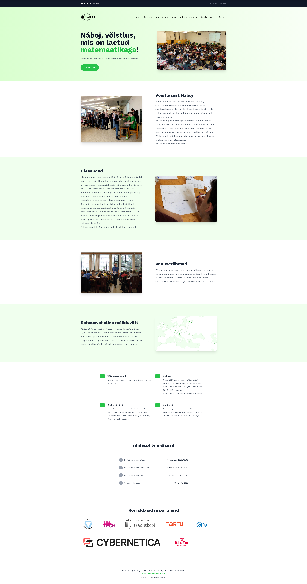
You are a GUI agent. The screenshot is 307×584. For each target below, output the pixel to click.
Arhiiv (213, 17)
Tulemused (90, 67)
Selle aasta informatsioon (156, 17)
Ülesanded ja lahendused (185, 17)
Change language (218, 3)
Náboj (138, 17)
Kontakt (222, 17)
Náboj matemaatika (90, 3)
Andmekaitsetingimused (153, 573)
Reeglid (203, 17)
